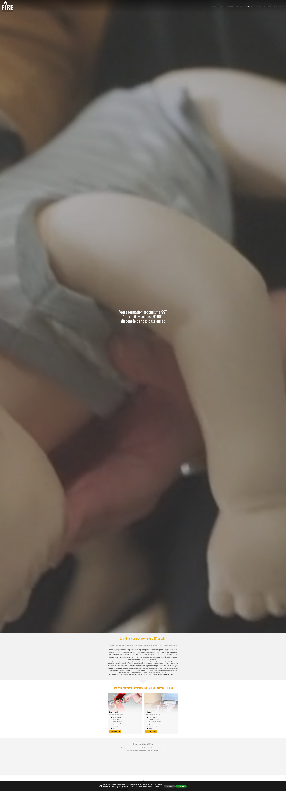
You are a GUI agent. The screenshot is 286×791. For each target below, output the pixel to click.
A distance (148, 712)
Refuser (170, 786)
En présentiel (113, 712)
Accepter (182, 786)
